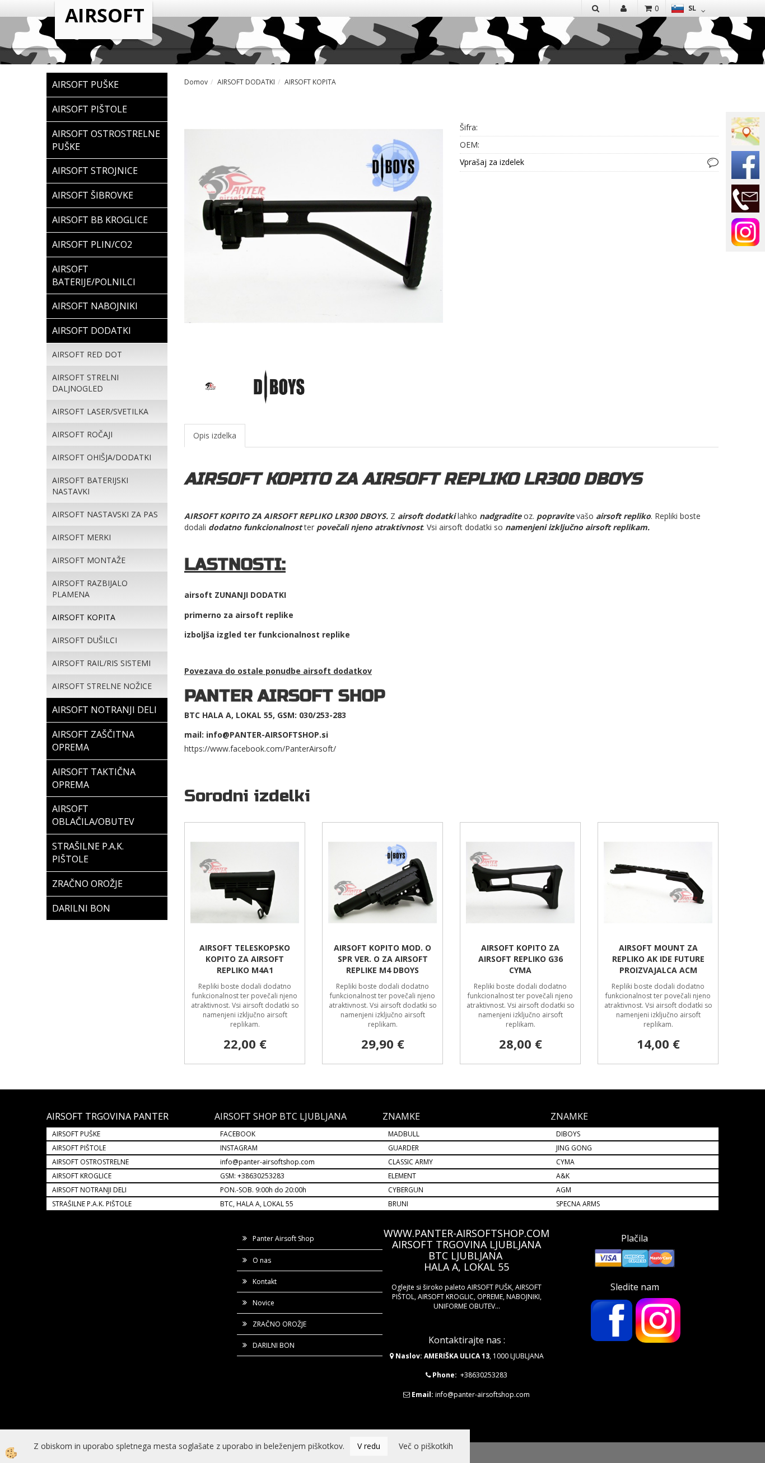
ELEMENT (402, 1176)
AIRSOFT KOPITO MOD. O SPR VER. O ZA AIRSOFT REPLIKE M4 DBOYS (382, 958)
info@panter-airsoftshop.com (267, 1162)
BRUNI (398, 1204)
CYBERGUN (405, 1190)
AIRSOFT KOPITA (83, 617)
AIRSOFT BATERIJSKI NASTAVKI (90, 486)
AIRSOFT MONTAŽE (88, 560)
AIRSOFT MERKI (81, 537)
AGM (563, 1190)
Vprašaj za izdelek (492, 162)
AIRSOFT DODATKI (246, 82)
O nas (262, 1260)
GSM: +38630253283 (252, 1176)
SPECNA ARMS (578, 1204)
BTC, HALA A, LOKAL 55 (256, 1204)
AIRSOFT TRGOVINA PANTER (107, 1116)
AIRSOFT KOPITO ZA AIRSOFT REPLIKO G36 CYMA (520, 958)
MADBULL (403, 1134)
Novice (263, 1303)
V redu (368, 1446)
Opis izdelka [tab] (214, 435)
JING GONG (574, 1148)
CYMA (565, 1162)
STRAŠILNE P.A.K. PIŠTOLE (92, 1204)
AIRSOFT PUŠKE (76, 1134)
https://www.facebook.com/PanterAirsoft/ (260, 748)
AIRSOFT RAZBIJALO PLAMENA (90, 589)
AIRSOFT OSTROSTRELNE (90, 1162)
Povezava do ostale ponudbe (243, 671)
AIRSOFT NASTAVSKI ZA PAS (105, 514)
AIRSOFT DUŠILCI (84, 640)
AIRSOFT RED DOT (87, 354)
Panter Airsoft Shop (283, 1238)
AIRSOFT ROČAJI (82, 434)
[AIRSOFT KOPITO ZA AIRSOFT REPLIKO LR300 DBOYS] (313, 225)
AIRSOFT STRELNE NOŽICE (102, 686)
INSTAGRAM (239, 1148)
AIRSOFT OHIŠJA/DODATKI (101, 457)
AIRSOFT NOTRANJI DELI (89, 1190)
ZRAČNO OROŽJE (279, 1324)
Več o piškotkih (426, 1446)
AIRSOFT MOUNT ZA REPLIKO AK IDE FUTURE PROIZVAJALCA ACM (658, 958)
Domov (196, 82)
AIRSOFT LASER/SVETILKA (100, 411)
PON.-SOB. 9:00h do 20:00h (263, 1190)
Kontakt (265, 1281)
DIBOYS (568, 1134)
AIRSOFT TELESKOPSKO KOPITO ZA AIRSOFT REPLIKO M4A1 (244, 958)
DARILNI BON (274, 1345)
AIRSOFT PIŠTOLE (79, 1148)
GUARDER (403, 1148)
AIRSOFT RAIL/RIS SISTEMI (101, 663)
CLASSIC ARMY (410, 1162)
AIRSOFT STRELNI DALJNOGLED (85, 383)
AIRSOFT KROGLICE (81, 1176)
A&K (563, 1176)
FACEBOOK (238, 1134)
